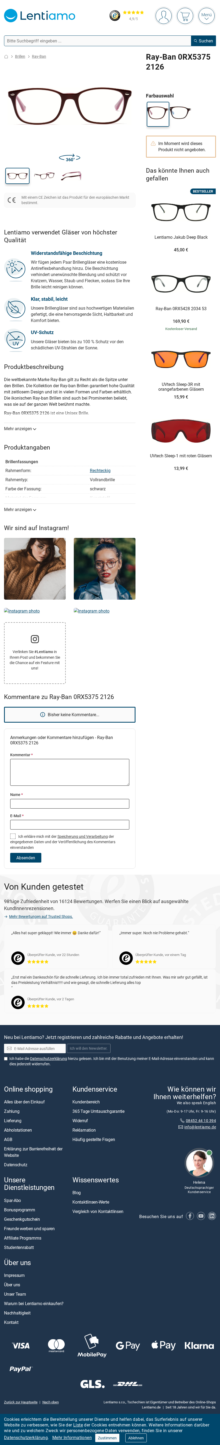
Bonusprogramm (19, 1209)
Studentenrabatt (19, 1247)
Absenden (25, 858)
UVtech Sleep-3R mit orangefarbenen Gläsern (181, 387)
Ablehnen (136, 1437)
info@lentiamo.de (200, 1126)
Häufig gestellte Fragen (93, 1139)
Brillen (20, 56)
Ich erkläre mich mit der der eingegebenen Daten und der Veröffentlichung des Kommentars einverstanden (62, 842)
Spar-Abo (12, 1200)
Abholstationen (18, 1130)
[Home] (6, 56)
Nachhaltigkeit (17, 1313)
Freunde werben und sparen (29, 1228)
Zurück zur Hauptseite (21, 1402)
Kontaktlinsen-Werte (90, 1202)
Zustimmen (107, 1437)
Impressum (14, 1275)
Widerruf (80, 1121)
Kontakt (11, 1322)
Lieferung (12, 1121)
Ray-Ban (39, 56)
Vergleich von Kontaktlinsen (97, 1211)
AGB (8, 1139)
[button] (17, 176)
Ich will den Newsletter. (89, 1048)
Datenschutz (15, 1165)
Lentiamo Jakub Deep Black (181, 237)
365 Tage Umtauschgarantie (98, 1111)
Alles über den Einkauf (24, 1102)
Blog (76, 1193)
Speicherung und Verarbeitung (82, 836)
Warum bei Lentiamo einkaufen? (34, 1303)
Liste (78, 1425)
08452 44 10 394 (201, 1120)
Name (16, 794)
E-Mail (17, 815)
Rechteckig (100, 470)
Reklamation (84, 1130)
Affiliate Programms (22, 1238)
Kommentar (21, 754)
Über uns (12, 1284)
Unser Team (15, 1294)
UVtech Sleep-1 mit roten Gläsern (181, 456)
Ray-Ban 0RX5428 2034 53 (181, 308)
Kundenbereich (86, 1102)
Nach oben (50, 1402)
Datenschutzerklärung (26, 1437)
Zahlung (11, 1111)
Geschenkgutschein (22, 1219)
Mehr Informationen (72, 1437)
